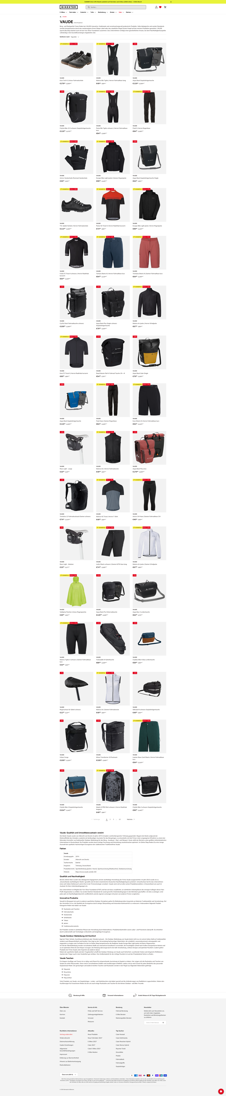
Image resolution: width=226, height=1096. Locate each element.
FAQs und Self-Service (95, 1011)
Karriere (62, 1014)
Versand (90, 1018)
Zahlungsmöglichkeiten (95, 1014)
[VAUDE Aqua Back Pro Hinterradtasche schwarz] (113, 591)
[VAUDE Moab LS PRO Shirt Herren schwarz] (113, 786)
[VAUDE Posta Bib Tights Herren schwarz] (113, 107)
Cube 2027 (91, 1045)
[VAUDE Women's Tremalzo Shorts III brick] (149, 253)
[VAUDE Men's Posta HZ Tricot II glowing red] (113, 205)
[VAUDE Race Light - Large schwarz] (76, 448)
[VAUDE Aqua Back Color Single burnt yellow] (149, 352)
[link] (95, 819)
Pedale (118, 1056)
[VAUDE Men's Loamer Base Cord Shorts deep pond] (149, 736)
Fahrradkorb (120, 1059)
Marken (128, 12)
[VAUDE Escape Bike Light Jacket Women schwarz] (113, 157)
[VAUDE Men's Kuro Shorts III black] (149, 400)
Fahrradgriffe (120, 1063)
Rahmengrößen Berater (124, 1018)
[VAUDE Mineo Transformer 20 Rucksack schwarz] (113, 736)
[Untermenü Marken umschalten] (133, 12)
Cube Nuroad (120, 1034)
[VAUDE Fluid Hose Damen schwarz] (113, 400)
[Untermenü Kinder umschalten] (116, 12)
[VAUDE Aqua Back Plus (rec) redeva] (149, 448)
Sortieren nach (65, 37)
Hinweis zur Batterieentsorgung (70, 1061)
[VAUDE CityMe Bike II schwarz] (149, 786)
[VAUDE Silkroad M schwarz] (149, 689)
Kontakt (62, 1018)
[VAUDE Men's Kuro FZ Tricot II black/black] (76, 352)
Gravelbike (119, 1052)
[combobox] (116, 7)
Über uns (63, 1011)
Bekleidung (102, 12)
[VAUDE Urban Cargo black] (76, 736)
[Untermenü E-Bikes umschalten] (66, 12)
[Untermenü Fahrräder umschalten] (77, 12)
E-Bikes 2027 (92, 1041)
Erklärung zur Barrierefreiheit (69, 1058)
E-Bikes (62, 12)
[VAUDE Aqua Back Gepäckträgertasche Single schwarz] (149, 157)
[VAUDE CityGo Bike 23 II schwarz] (76, 107)
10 (120, 819)
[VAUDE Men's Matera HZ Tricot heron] (113, 496)
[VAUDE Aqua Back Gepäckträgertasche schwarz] (149, 60)
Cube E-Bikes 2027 (94, 1048)
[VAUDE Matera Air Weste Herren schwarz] (113, 448)
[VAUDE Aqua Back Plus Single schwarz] (113, 302)
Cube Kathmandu (121, 1038)
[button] (160, 7)
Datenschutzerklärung (67, 1041)
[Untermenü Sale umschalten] (123, 12)
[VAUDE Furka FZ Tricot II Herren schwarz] (76, 253)
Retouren (91, 1021)
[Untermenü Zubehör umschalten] (88, 12)
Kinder (112, 12)
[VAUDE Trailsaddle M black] (113, 639)
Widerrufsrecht (65, 1038)
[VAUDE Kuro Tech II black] (76, 60)
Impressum (63, 1054)
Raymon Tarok (120, 1048)
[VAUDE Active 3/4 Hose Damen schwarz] (149, 496)
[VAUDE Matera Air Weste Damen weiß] (113, 689)
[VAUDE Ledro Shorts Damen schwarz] (113, 543)
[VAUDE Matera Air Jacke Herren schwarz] (149, 302)
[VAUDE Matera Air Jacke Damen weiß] (149, 543)
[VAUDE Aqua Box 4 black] (149, 591)
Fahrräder (72, 12)
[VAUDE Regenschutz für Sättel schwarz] (76, 689)
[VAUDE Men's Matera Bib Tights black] (113, 60)
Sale (120, 12)
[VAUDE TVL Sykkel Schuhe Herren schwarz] (76, 205)
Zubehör (83, 12)
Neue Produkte (93, 1034)
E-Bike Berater (121, 1014)
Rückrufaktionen (65, 1065)
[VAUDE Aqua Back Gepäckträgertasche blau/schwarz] (76, 400)
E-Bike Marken (92, 1052)
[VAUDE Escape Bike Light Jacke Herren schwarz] (149, 205)
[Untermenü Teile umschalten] (95, 12)
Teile (92, 12)
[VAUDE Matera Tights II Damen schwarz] (76, 639)
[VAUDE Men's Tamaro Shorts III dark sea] (113, 253)
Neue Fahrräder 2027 (95, 1038)
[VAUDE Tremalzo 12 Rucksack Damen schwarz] (76, 496)
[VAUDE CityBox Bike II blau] (149, 639)
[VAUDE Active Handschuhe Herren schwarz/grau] (76, 157)
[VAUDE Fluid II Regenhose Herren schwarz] (149, 107)
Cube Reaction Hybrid (123, 1041)
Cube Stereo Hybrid (122, 1045)
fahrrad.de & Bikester (69, 1089)
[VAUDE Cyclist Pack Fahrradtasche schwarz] (76, 302)
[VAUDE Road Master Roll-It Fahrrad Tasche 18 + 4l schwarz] (113, 352)
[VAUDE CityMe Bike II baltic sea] (76, 786)
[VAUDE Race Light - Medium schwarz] (76, 543)
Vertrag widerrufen (66, 1034)
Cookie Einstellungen (66, 1045)
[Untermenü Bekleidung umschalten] (107, 12)
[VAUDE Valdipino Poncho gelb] (76, 591)
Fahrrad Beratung (122, 1011)
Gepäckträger (120, 1066)
